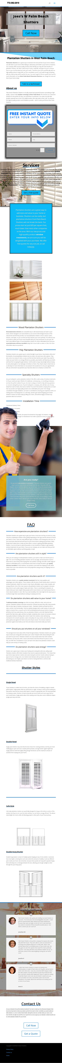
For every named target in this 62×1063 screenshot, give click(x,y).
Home (7, 1055)
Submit (50, 150)
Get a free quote (31, 192)
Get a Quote (31, 1033)
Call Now (31, 33)
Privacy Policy (10, 1049)
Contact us (9, 1052)
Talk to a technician (31, 84)
